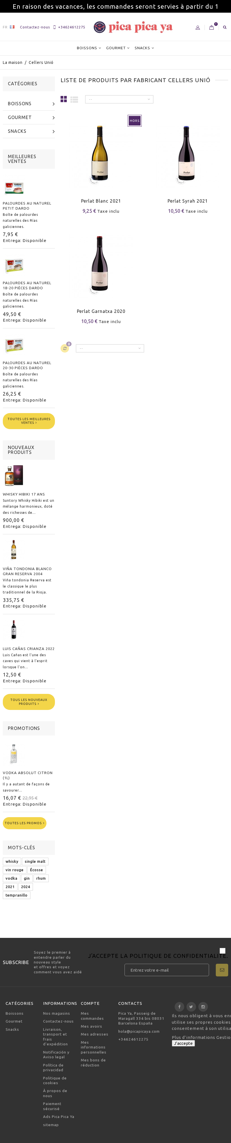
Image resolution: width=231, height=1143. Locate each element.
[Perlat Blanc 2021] (101, 152)
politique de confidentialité (178, 955)
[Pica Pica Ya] (133, 27)
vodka (11, 878)
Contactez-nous (35, 27)
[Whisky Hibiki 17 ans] (14, 476)
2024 (25, 887)
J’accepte (183, 1043)
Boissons (87, 48)
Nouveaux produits (21, 450)
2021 (10, 887)
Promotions (24, 728)
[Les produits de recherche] (225, 27)
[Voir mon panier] (211, 28)
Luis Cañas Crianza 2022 (29, 649)
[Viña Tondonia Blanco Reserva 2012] (14, 550)
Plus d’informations (194, 1037)
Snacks (142, 48)
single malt (35, 861)
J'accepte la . (158, 956)
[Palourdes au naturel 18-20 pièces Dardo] (14, 264)
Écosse (36, 870)
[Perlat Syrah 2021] (187, 152)
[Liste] (74, 99)
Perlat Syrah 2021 (188, 200)
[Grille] (64, 98)
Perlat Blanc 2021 (101, 200)
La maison (13, 62)
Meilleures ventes (22, 159)
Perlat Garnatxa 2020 (101, 311)
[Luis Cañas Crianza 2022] (14, 630)
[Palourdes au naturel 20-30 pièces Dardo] (14, 344)
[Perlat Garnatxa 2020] (101, 262)
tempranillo (17, 895)
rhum (41, 878)
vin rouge (15, 870)
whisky (12, 861)
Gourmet (116, 48)
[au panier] (152, 164)
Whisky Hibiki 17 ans (24, 494)
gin (27, 878)
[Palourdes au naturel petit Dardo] (14, 185)
